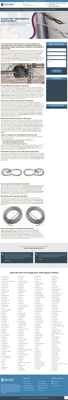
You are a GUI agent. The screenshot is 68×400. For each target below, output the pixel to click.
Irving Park (21, 348)
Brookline (4, 322)
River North (38, 367)
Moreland (38, 301)
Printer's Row (38, 356)
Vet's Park (54, 329)
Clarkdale (4, 352)
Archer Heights (5, 284)
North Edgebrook (39, 321)
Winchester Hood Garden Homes (59, 363)
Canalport (4, 337)
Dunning (20, 279)
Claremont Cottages (6, 351)
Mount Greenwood (40, 305)
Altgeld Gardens (5, 278)
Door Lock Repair (27, 383)
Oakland (37, 332)
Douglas (4, 368)
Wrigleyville (54, 370)
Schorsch (54, 282)
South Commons (56, 295)
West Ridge (55, 352)
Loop (37, 281)
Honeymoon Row (22, 338)
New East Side (39, 316)
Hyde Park (21, 341)
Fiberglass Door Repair (42, 385)
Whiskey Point (55, 359)
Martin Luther (38, 290)
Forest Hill (21, 300)
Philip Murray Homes (40, 343)
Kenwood (21, 359)
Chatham (4, 341)
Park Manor (38, 338)
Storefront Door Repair (42, 387)
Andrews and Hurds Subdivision (9, 281)
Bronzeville (4, 319)
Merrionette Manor (40, 294)
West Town (54, 355)
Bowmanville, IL (30, 5)
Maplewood (38, 287)
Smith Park (54, 287)
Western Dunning (56, 357)
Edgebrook (21, 287)
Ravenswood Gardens (40, 362)
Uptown (54, 327)
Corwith (3, 360)
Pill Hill (37, 346)
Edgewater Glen (22, 290)
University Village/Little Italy (58, 325)
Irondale (20, 346)
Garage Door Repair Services (28, 9)
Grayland (21, 327)
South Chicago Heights (57, 294)
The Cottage (55, 319)
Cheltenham (4, 345)
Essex (20, 297)
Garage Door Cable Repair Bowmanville (18, 11)
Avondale (4, 298)
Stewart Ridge (55, 308)
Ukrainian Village (56, 324)
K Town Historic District (24, 354)
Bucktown (4, 329)
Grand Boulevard (22, 322)
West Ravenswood (56, 351)
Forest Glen (21, 298)
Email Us (56, 383)
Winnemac (54, 366)
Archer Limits (5, 286)
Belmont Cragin (5, 305)
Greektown (21, 330)
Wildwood (54, 362)
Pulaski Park (38, 357)
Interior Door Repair (42, 383)
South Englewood (56, 300)
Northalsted (38, 325)
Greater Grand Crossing (24, 329)
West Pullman (55, 349)
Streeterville (55, 313)
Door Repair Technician (9, 9)
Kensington (21, 357)
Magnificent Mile (39, 284)
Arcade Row (4, 282)
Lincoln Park (21, 368)
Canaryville (4, 338)
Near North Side (39, 308)
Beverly (3, 308)
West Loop (54, 346)
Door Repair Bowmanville (7, 11)
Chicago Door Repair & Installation (42, 398)
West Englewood (56, 341)
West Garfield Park (56, 343)
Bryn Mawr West (5, 325)
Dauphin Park (5, 367)
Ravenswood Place (40, 365)
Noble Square (38, 317)
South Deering (55, 297)
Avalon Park (4, 297)
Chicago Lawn (5, 348)
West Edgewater (56, 338)
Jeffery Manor (22, 352)
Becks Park (4, 301)
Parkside (37, 340)
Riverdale (54, 276)
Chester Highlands (6, 346)
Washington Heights (56, 330)
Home (2, 9)
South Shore (55, 306)
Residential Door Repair (28, 387)
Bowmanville (5, 311)
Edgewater (21, 289)
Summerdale (55, 314)
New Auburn (38, 313)
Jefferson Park (22, 351)
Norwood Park (39, 327)
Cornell (3, 359)
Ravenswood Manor (40, 364)
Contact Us (53, 9)
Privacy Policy (41, 389)
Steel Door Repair (27, 385)
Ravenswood (38, 360)
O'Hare (37, 329)
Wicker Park (55, 360)
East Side (21, 284)
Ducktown (21, 278)
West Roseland (55, 354)
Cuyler (3, 365)
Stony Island (55, 309)
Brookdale (4, 321)
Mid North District (39, 295)
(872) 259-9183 (54, 6)
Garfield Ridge (22, 316)
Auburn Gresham (5, 290)
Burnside (4, 332)
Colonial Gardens (5, 356)
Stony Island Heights (56, 311)
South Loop (55, 303)
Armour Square (5, 287)
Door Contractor (18, 9)
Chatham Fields (5, 343)
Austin (3, 294)
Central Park (4, 340)
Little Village (38, 276)
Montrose (38, 300)
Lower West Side (39, 282)
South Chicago (55, 292)
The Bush (54, 317)
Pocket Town (38, 352)
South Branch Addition (57, 289)
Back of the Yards (6, 300)
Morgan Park (38, 303)
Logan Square (39, 279)
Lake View (21, 360)
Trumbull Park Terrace (57, 322)
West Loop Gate (56, 347)
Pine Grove (38, 349)
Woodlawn (54, 368)
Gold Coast (21, 321)
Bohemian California (6, 309)
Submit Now (57, 70)
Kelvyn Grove (21, 356)
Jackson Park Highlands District (26, 349)
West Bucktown (55, 336)
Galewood (21, 309)
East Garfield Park (23, 281)
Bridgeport (4, 316)
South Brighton (55, 290)
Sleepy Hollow (55, 286)
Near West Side (39, 311)
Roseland (54, 279)
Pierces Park (38, 345)
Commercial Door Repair (28, 389)
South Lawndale (55, 301)
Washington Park (56, 332)
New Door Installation (39, 9)
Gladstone (21, 317)
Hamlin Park (21, 332)
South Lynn (54, 305)
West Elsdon (55, 339)
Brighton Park (5, 317)
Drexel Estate (22, 276)
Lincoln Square (22, 370)
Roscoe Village (55, 278)
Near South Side (39, 309)
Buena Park (4, 330)
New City (37, 314)
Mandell (37, 286)
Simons (54, 284)
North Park (38, 324)
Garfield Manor (22, 314)
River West (38, 368)
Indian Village (22, 345)
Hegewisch (21, 335)
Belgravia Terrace (5, 303)
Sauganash (54, 281)
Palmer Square (39, 337)
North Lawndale (39, 322)
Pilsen (37, 348)
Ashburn (4, 289)
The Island (54, 321)
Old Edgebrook (39, 333)
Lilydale (20, 366)
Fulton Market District (23, 305)
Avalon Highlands (6, 295)
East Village (21, 286)
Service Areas (47, 9)
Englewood (21, 295)
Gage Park (21, 308)
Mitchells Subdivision (40, 297)
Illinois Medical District (24, 343)
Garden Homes (22, 313)
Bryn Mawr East (5, 324)
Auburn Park (4, 292)
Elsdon (20, 294)
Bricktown (4, 314)
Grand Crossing (22, 324)
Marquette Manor (39, 289)
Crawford (4, 364)
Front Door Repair (41, 381)
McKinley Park (39, 292)
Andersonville (5, 279)
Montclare (38, 298)
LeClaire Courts (22, 365)
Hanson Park (21, 333)
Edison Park (21, 292)
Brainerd (4, 313)
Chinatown (4, 349)
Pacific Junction (39, 335)
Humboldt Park (22, 340)
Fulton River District (23, 306)
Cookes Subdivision (6, 357)
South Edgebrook (56, 298)
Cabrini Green (5, 333)
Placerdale (38, 351)
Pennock (37, 341)
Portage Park (38, 354)
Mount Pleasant (39, 306)
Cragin (3, 362)
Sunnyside (54, 316)
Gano (20, 311)
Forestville (21, 301)
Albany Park (4, 276)
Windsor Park (55, 365)
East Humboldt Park (23, 282)
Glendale (21, 319)
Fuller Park (21, 303)
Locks (37, 278)
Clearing (4, 354)
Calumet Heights (5, 335)
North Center (38, 319)
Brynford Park (5, 327)
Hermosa (21, 337)
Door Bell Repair (26, 381)
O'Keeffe (37, 330)
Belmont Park (5, 306)
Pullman (37, 359)
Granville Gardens (22, 325)
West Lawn (54, 344)
